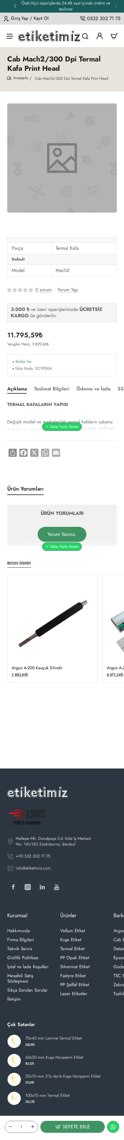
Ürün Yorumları (25, 489)
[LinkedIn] (42, 887)
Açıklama (17, 389)
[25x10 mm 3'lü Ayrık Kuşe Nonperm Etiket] (14, 1079)
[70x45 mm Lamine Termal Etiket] (14, 1041)
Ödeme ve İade (93, 389)
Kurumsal (17, 915)
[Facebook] (13, 887)
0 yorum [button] (44, 289)
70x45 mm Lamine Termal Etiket (53, 1038)
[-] (10, 1127)
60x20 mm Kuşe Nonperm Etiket (54, 1057)
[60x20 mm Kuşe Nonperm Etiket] (14, 1060)
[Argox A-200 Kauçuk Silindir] (52, 619)
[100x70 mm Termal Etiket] (14, 1098)
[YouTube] (57, 887)
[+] (32, 1127)
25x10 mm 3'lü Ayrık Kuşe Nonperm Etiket (62, 1076)
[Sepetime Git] (114, 36)
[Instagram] (28, 887)
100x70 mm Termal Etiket (47, 1095)
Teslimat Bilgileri (51, 389)
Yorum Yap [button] (67, 289)
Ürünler (68, 915)
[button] (15, 6)
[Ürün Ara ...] (85, 36)
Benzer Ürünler (19, 563)
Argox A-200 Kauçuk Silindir (37, 667)
